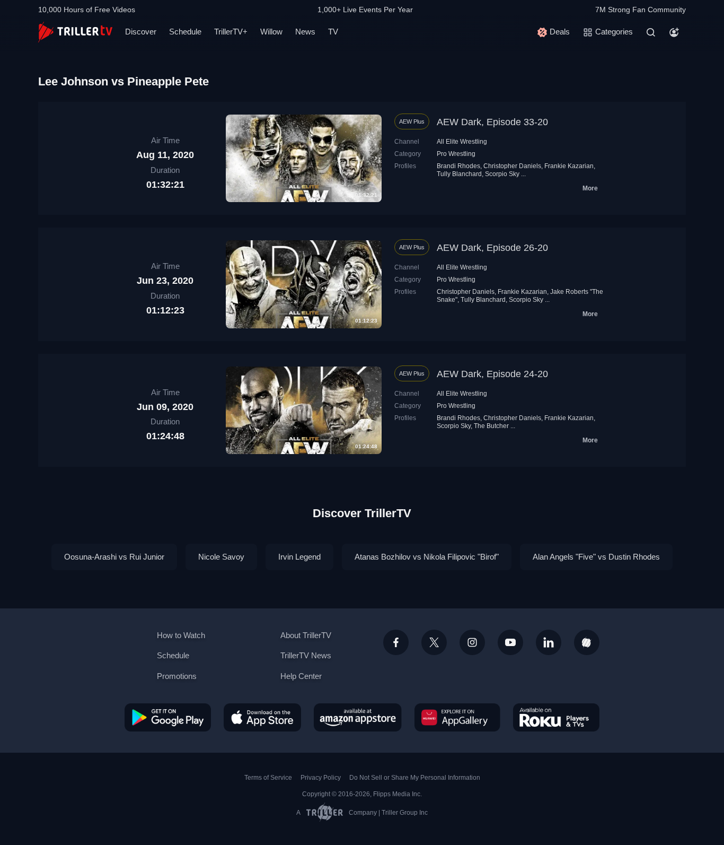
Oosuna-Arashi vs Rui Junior (114, 556)
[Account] (674, 32)
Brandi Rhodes (458, 166)
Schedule (185, 31)
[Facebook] (396, 642)
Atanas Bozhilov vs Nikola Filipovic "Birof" (427, 556)
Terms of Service (268, 777)
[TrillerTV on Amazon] (358, 717)
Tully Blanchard (459, 174)
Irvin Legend (299, 556)
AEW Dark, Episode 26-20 (492, 247)
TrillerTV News (305, 655)
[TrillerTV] (75, 32)
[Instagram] (472, 642)
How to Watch (181, 635)
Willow (271, 31)
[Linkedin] (548, 642)
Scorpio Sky (502, 174)
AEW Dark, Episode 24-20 (492, 374)
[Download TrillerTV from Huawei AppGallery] (457, 717)
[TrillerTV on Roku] (556, 717)
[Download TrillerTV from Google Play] (168, 717)
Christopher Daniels (512, 166)
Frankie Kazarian (569, 166)
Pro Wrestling (456, 154)
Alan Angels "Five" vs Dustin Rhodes (596, 556)
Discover (140, 31)
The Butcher (491, 426)
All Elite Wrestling (462, 141)
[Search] (651, 32)
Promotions (177, 676)
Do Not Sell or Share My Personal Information (414, 777)
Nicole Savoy (221, 556)
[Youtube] (510, 642)
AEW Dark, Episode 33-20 (492, 122)
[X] (434, 642)
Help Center (301, 676)
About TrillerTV (305, 635)
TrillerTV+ (231, 31)
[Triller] (586, 642)
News (305, 31)
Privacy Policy (321, 777)
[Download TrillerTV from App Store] (262, 717)
